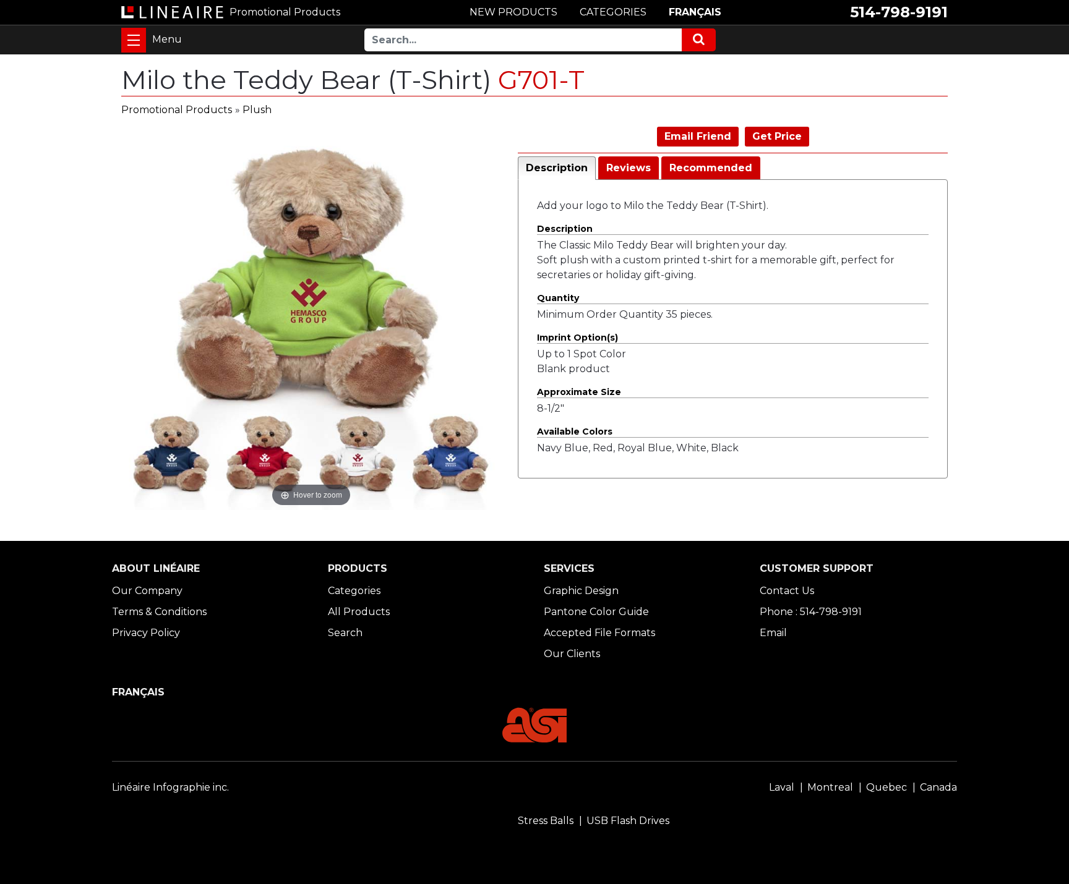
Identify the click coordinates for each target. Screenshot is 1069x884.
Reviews (628, 168)
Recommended (710, 168)
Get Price (777, 136)
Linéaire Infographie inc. (170, 787)
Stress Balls (545, 821)
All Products (359, 612)
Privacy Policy (146, 633)
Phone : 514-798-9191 (811, 612)
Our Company (147, 591)
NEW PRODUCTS (513, 12)
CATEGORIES (613, 12)
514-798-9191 (899, 12)
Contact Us (787, 591)
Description (557, 168)
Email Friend (697, 136)
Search (345, 633)
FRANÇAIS (695, 12)
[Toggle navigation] (133, 40)
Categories (354, 591)
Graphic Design (581, 591)
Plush (257, 110)
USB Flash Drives (627, 821)
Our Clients (572, 654)
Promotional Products (176, 110)
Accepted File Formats (599, 633)
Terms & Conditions (159, 612)
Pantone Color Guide (596, 612)
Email (773, 633)
